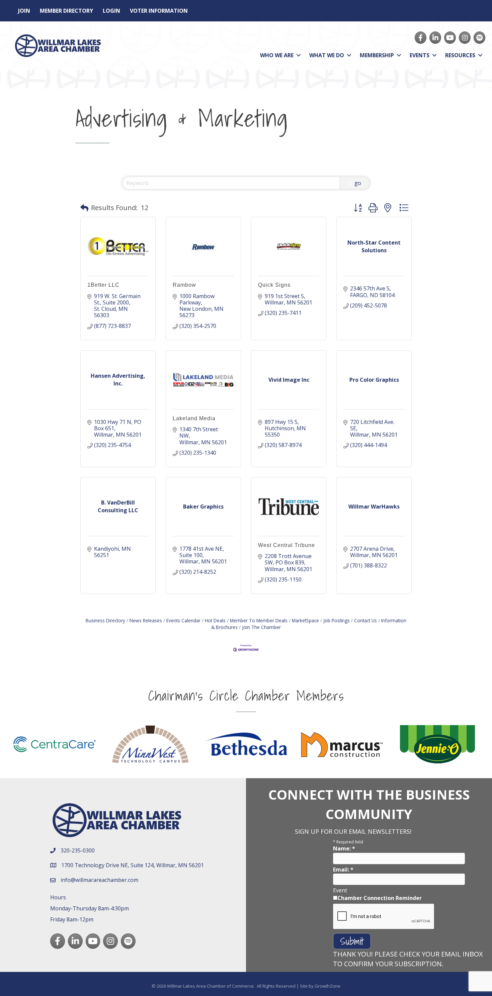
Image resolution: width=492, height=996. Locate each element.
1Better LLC (103, 285)
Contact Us (365, 620)
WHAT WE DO (326, 55)
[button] (84, 208)
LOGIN (111, 10)
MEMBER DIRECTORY (66, 10)
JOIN (24, 10)
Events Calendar (183, 620)
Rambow (184, 285)
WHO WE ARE (277, 55)
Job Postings (336, 620)
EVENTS (419, 55)
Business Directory (105, 620)
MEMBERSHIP (377, 55)
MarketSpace (305, 620)
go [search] (357, 183)
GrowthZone (327, 986)
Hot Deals (215, 620)
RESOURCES (460, 55)
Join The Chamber (261, 627)
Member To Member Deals (259, 620)
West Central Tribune (286, 545)
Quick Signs (274, 285)
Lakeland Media (194, 418)
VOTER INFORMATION (159, 10)
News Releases (146, 620)
